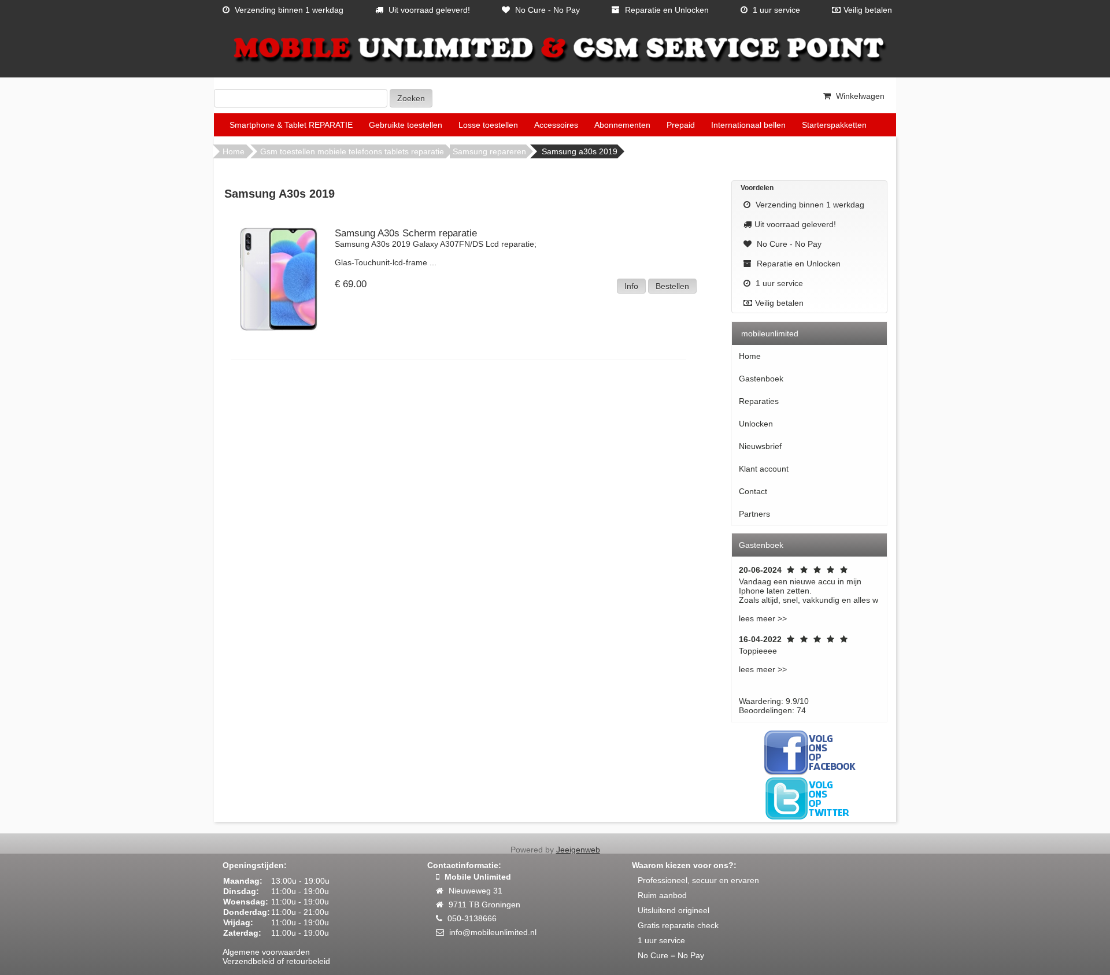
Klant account (764, 468)
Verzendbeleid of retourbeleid (276, 961)
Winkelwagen (859, 96)
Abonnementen (622, 124)
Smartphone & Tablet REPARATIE (291, 124)
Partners (754, 513)
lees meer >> (763, 618)
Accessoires (556, 124)
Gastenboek (761, 378)
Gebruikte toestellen (405, 124)
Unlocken (756, 423)
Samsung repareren (489, 151)
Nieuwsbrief (760, 446)
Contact (753, 491)
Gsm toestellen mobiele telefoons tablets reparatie (352, 151)
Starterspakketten (834, 124)
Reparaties (759, 401)
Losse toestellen (488, 124)
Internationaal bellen (748, 124)
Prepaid (681, 124)
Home (234, 151)
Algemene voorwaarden (266, 952)
